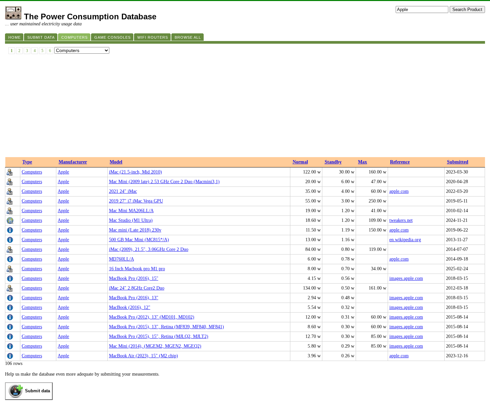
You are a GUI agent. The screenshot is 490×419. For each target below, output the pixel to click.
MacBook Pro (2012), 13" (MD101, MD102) (151, 317)
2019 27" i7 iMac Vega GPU (136, 200)
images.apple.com (406, 278)
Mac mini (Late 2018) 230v (135, 230)
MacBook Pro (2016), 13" (133, 297)
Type (27, 161)
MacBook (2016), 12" (129, 307)
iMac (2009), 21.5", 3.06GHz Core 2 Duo (148, 249)
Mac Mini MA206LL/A (131, 210)
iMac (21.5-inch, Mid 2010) (135, 171)
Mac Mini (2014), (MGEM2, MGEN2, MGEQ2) (155, 346)
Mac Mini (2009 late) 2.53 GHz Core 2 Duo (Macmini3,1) (164, 181)
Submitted (457, 161)
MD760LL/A (121, 259)
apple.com (399, 191)
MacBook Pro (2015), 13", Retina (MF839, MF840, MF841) (166, 326)
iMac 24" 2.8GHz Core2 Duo (136, 288)
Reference (400, 161)
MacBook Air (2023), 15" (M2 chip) (143, 355)
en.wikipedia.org (405, 239)
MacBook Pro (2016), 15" (133, 278)
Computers (32, 171)
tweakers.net (401, 220)
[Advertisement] (245, 107)
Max (362, 161)
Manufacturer (73, 161)
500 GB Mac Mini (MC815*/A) (139, 239)
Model (116, 161)
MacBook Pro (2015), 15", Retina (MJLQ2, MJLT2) (158, 336)
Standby (333, 161)
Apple (63, 171)
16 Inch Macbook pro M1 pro (137, 268)
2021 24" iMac (123, 191)
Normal (300, 161)
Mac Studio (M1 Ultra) (131, 220)
